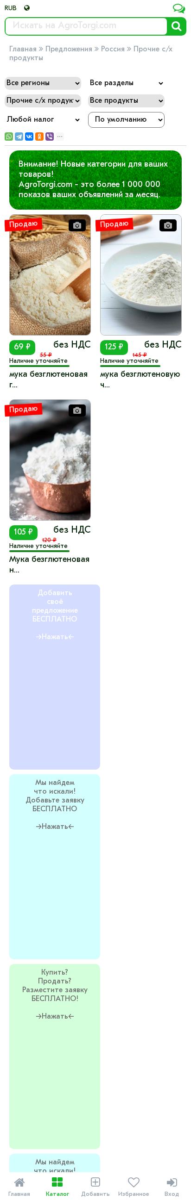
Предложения (68, 49)
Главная (23, 49)
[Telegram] (19, 136)
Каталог (57, 1187)
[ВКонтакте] (29, 136)
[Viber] (49, 136)
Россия (113, 49)
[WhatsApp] (9, 136)
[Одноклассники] (39, 136)
